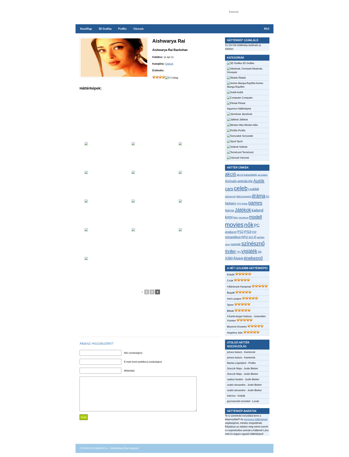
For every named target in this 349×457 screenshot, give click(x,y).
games (255, 202)
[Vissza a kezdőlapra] (116, 10)
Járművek (246, 114)
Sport (239, 141)
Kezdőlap (86, 28)
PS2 (240, 232)
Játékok (243, 119)
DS (267, 196)
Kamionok (249, 352)
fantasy (230, 203)
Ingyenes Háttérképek (239, 108)
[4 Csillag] (163, 77)
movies (234, 224)
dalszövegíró (243, 196)
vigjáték (249, 251)
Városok (138, 28)
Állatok (242, 77)
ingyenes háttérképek (256, 419)
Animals (231, 181)
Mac (235, 217)
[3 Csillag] (160, 77)
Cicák (230, 280)
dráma (258, 195)
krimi (229, 217)
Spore (230, 304)
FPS (239, 203)
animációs (245, 181)
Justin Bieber (251, 368)
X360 (229, 258)
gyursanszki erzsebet (238, 401)
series (260, 237)
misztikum (243, 217)
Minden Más (251, 125)
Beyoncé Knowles (237, 326)
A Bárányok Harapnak (239, 286)
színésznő (253, 243)
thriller (230, 251)
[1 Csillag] (154, 77)
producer (231, 232)
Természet (247, 152)
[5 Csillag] (171, 78)
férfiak (245, 203)
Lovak (255, 401)
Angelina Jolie (235, 332)
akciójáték (263, 175)
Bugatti (231, 292)
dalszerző (230, 196)
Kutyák (230, 274)
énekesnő (253, 258)
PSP (254, 232)
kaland (257, 210)
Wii (260, 251)
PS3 (247, 232)
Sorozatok (247, 136)
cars (229, 188)
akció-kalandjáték (247, 174)
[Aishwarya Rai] (114, 76)
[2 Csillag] (157, 77)
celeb (241, 188)
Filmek (241, 103)
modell (255, 216)
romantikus (233, 237)
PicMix (122, 28)
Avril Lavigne (234, 298)
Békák (230, 311)
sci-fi (252, 237)
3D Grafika (105, 28)
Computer (247, 97)
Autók (240, 92)
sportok (236, 244)
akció (230, 174)
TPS (239, 252)
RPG (244, 237)
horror (229, 210)
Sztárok (169, 63)
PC (257, 225)
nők (248, 225)
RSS (266, 28)
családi (253, 189)
